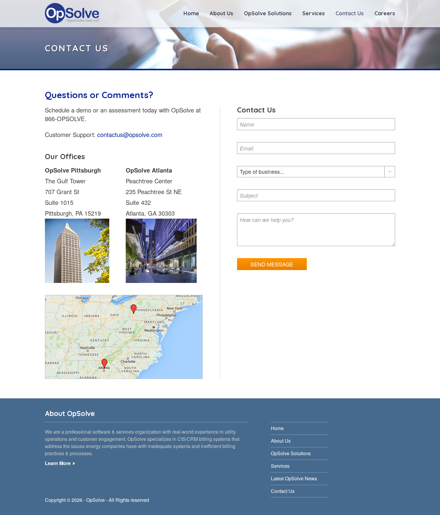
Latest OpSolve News (294, 478)
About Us (221, 13)
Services (313, 13)
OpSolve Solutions (268, 13)
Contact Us (350, 13)
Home (191, 13)
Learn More (58, 463)
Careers (384, 13)
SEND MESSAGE (272, 264)
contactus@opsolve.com (130, 134)
